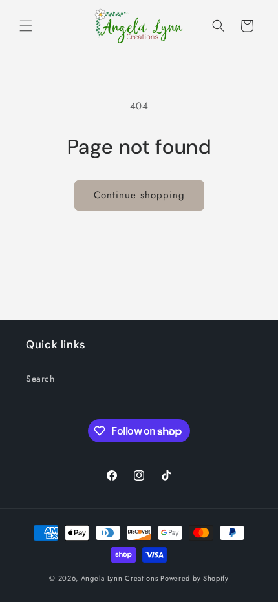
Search (40, 378)
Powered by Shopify (194, 578)
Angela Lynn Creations (119, 578)
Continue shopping (139, 195)
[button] (26, 26)
